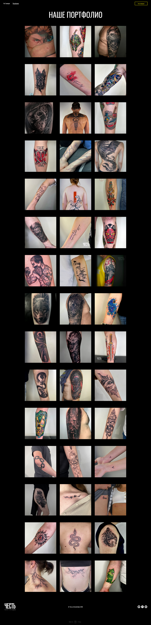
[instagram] (146, 607)
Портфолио (16, 3)
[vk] (142, 607)
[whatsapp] (139, 607)
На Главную (6, 3)
